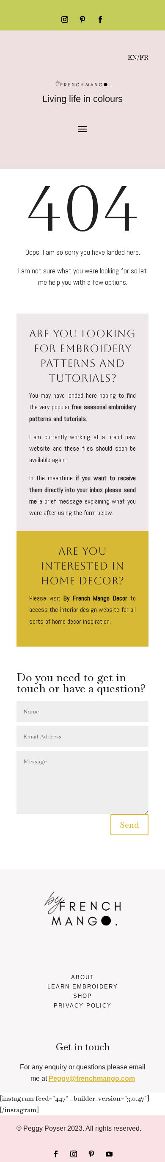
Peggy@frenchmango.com (92, 1078)
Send (129, 824)
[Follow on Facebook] (100, 19)
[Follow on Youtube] (109, 1154)
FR (144, 57)
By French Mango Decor (95, 598)
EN (132, 57)
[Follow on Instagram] (65, 19)
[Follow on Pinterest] (82, 19)
